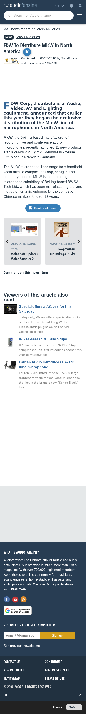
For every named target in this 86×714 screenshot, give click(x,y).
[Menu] (79, 15)
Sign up (57, 635)
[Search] (8, 16)
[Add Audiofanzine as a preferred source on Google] (18, 610)
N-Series (28, 37)
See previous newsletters (22, 645)
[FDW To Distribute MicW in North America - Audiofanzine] (20, 5)
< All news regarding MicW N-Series (32, 29)
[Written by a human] (11, 61)
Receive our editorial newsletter (29, 625)
